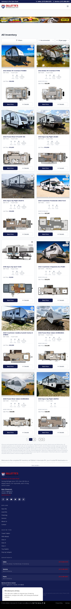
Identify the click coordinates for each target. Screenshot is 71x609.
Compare (30, 49)
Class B (3, 543)
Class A (3, 540)
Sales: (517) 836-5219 (44, 1)
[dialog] (22, 597)
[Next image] (33, 56)
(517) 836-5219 (63, 562)
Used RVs (4, 512)
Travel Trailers (5, 533)
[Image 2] (16, 67)
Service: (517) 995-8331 (62, 1)
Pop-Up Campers (6, 552)
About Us (4, 521)
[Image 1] (13, 67)
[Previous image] (3, 56)
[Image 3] (18, 67)
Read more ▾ (35, 465)
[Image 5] (22, 67)
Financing (4, 515)
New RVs (4, 509)
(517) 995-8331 (63, 569)
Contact (3, 524)
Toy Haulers (5, 549)
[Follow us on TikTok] (23, 499)
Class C (3, 546)
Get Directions (5, 495)
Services (3, 518)
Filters (20, 40)
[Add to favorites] (32, 46)
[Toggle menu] (68, 6)
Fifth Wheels (5, 536)
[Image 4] (20, 67)
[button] (18, 94)
